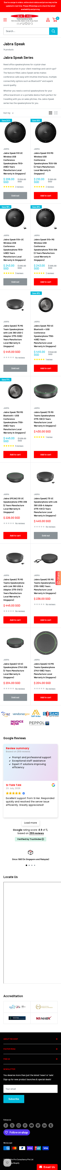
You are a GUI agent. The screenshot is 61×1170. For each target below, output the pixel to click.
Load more (30, 822)
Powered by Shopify (11, 1163)
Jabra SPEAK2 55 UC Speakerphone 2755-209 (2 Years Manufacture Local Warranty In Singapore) (15, 505)
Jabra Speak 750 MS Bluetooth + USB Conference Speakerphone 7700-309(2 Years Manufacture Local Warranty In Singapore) (14, 422)
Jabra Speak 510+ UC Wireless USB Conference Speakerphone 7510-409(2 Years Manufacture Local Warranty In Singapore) (14, 249)
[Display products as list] (56, 112)
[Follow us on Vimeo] (38, 1125)
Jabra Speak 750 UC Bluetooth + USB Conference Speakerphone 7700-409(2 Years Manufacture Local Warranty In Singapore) (45, 336)
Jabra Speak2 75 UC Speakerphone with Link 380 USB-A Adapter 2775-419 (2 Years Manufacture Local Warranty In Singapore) (45, 507)
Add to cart (45, 195)
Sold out (15, 195)
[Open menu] (5, 19)
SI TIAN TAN (13, 785)
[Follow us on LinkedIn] (44, 1125)
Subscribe (13, 1098)
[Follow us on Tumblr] (50, 1125)
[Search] (53, 31)
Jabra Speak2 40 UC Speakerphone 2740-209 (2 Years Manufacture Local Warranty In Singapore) (15, 670)
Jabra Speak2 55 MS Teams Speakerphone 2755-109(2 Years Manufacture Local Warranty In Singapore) (45, 586)
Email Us (48, 1167)
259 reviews (36, 833)
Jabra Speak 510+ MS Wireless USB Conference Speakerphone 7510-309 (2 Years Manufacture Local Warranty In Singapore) (45, 249)
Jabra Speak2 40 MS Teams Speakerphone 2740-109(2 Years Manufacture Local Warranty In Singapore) (45, 670)
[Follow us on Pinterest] (25, 1125)
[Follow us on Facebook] (5, 1125)
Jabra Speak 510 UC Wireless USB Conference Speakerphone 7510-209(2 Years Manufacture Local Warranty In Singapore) (14, 163)
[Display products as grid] (50, 112)
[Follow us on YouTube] (31, 1125)
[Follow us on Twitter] (12, 1125)
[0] (55, 20)
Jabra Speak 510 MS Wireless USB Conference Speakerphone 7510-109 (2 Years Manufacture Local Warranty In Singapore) (45, 163)
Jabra (6, 149)
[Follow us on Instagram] (18, 1125)
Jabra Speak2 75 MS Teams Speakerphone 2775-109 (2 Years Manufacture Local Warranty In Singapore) (45, 419)
